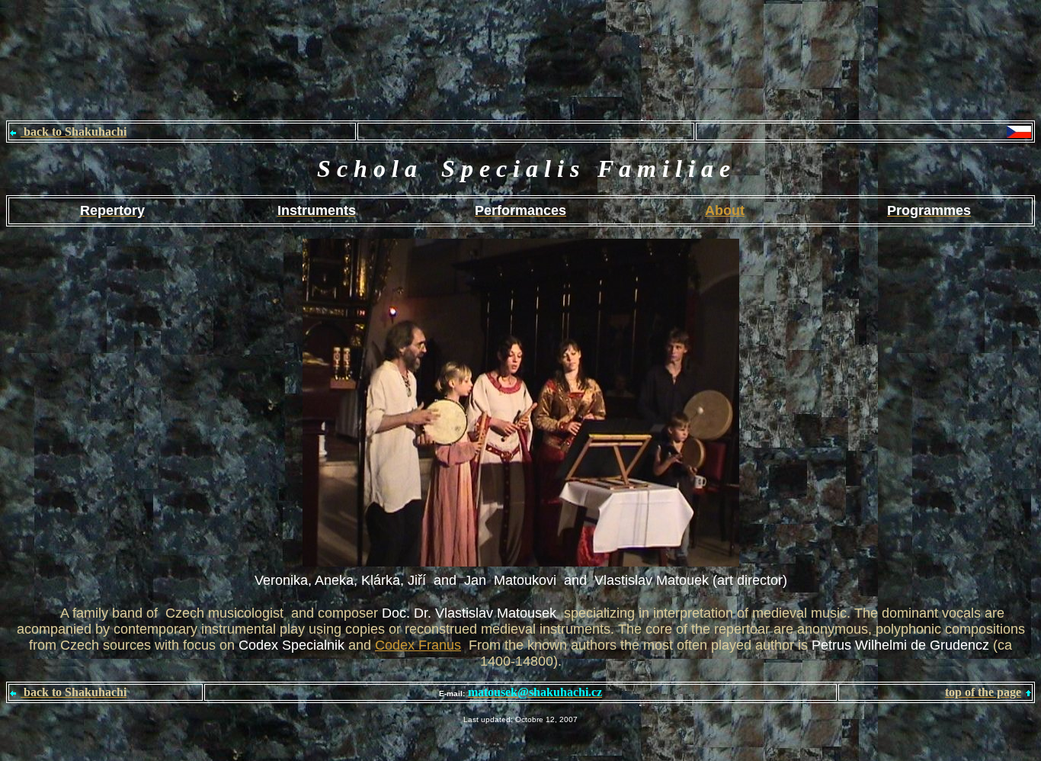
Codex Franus (418, 645)
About (725, 210)
